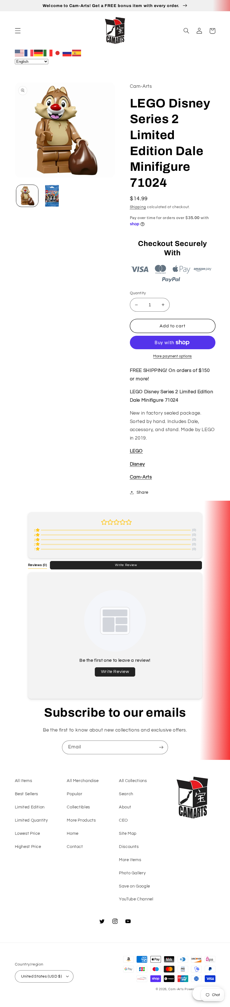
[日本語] (58, 52)
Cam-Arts (141, 477)
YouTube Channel (136, 899)
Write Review (126, 565)
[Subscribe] (161, 747)
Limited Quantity (31, 820)
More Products (81, 820)
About (125, 807)
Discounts (129, 847)
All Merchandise (82, 781)
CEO (123, 820)
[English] (19, 52)
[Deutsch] (38, 52)
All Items (23, 781)
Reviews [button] (37, 565)
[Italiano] (48, 52)
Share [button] (142, 492)
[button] (17, 30)
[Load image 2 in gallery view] (52, 196)
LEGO (136, 451)
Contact (75, 847)
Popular (74, 794)
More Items (130, 860)
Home (73, 833)
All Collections (133, 781)
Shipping (138, 207)
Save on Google (134, 886)
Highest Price (28, 847)
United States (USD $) (41, 976)
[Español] (77, 52)
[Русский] (67, 52)
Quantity (138, 293)
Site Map (128, 833)
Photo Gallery (132, 873)
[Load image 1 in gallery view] (27, 196)
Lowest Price (27, 833)
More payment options (172, 356)
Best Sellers (26, 794)
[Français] (29, 52)
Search (126, 794)
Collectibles (78, 807)
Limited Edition (30, 807)
